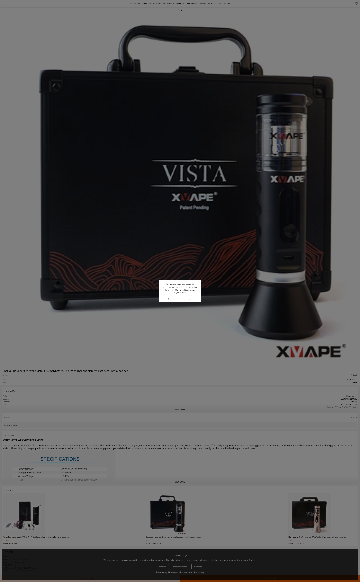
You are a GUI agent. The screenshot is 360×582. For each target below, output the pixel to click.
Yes (190, 299)
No (169, 299)
